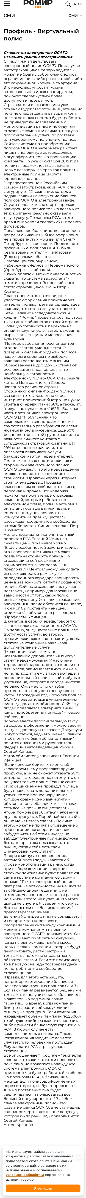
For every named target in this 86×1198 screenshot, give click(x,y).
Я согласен (43, 1188)
